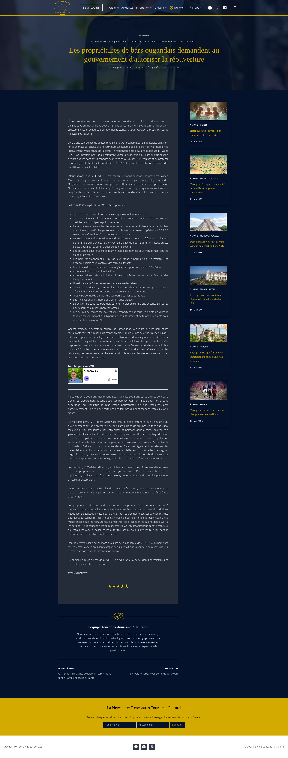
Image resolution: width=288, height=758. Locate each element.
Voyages (215, 235)
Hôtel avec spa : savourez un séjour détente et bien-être (205, 132)
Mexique (204, 235)
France (203, 289)
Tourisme (144, 35)
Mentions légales (23, 746)
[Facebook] (210, 7)
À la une (114, 7)
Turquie (204, 346)
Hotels (203, 125)
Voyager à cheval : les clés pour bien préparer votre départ (207, 412)
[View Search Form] (235, 7)
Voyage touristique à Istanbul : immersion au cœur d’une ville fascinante (206, 356)
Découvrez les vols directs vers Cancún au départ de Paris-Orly (207, 243)
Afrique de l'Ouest (209, 178)
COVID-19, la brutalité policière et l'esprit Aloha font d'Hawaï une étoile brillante (84, 673)
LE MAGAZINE (91, 7)
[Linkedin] (225, 7)
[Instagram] (217, 7)
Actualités (128, 7)
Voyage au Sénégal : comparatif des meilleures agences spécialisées (207, 188)
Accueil (94, 41)
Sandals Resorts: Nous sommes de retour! (154, 671)
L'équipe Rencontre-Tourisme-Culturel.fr (130, 67)
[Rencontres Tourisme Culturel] (62, 7)
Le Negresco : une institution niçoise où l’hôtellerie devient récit (206, 299)
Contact (38, 746)
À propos (195, 7)
